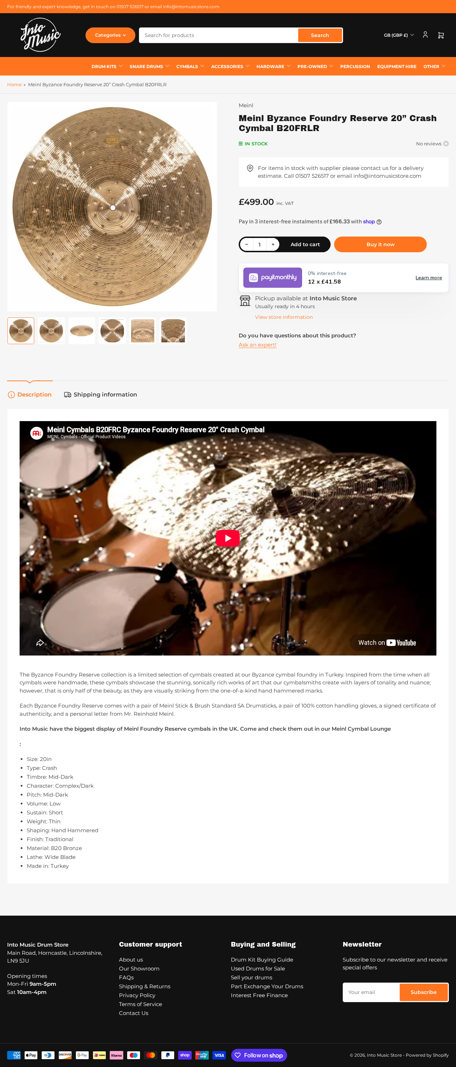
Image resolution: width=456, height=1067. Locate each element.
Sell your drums (251, 977)
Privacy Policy (137, 995)
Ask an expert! (257, 344)
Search (320, 35)
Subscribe (424, 992)
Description (34, 394)
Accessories (227, 66)
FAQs (126, 977)
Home (14, 84)
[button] (344, 277)
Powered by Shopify (427, 1055)
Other (431, 66)
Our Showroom (139, 968)
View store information (284, 317)
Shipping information (105, 394)
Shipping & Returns (144, 986)
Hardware (270, 66)
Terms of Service (140, 1004)
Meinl (246, 105)
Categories (108, 35)
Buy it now (381, 244)
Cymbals (187, 66)
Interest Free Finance (259, 995)
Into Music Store (384, 1055)
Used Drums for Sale (258, 968)
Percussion (355, 66)
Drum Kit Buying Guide (262, 959)
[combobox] (241, 35)
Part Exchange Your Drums (267, 986)
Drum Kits (104, 66)
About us (131, 959)
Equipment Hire (396, 66)
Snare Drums (146, 66)
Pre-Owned (312, 66)
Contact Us (133, 1013)
